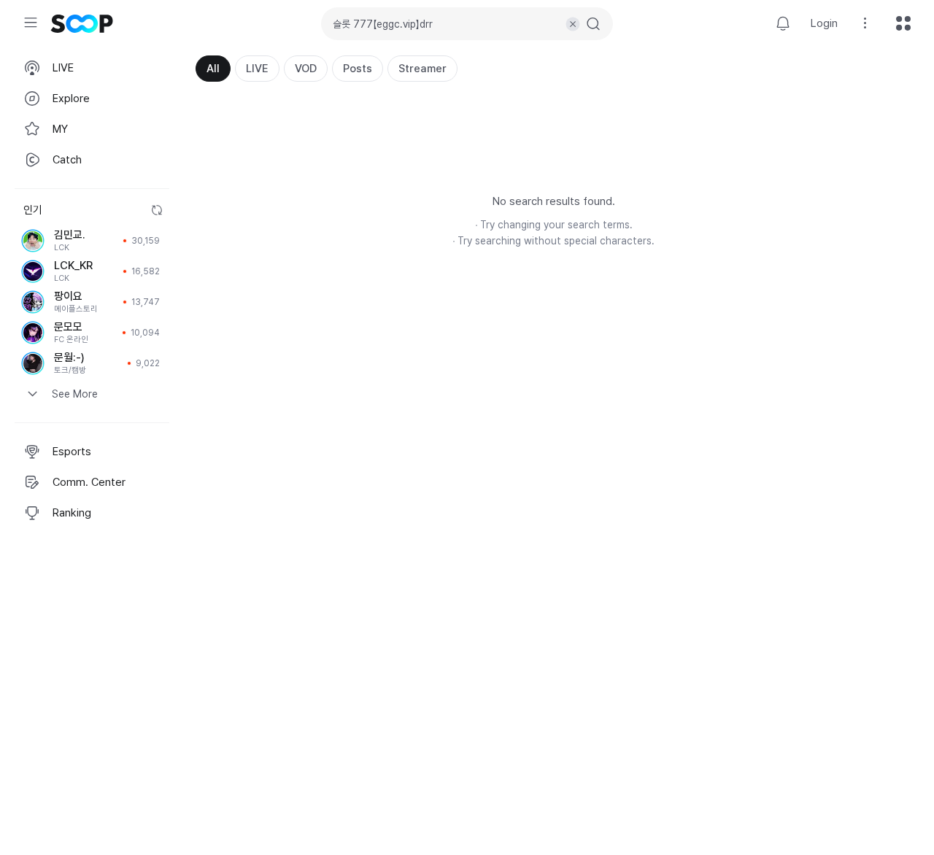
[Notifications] (783, 23)
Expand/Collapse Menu (30, 22)
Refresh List (156, 210)
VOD (306, 68)
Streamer (422, 68)
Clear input (573, 24)
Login (824, 23)
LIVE (257, 68)
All (213, 68)
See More (75, 394)
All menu (903, 23)
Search (593, 24)
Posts (357, 68)
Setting (865, 23)
